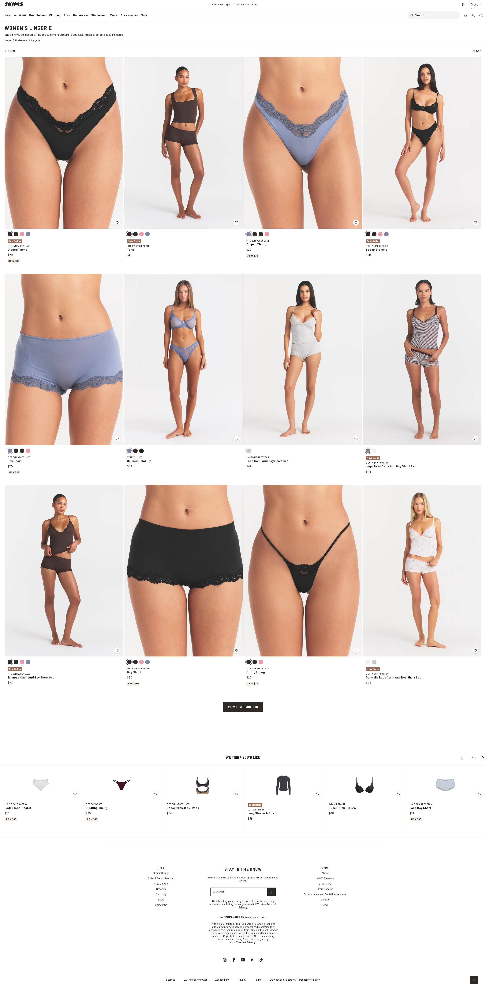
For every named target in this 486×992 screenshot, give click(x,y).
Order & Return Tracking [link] (161, 878)
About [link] (325, 873)
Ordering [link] (161, 889)
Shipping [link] (161, 894)
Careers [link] (325, 899)
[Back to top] (474, 980)
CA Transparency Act (195, 979)
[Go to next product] (483, 758)
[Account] (473, 15)
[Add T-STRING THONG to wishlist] (156, 794)
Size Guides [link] (161, 883)
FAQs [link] (161, 899)
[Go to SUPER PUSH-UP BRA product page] (364, 785)
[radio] (10, 234)
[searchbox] (437, 15)
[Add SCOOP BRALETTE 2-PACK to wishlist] (237, 794)
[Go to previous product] (462, 758)
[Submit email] (271, 892)
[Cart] (480, 15)
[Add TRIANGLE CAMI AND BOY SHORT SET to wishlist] (117, 650)
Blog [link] (325, 905)
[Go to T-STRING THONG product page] (121, 785)
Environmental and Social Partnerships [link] (325, 894)
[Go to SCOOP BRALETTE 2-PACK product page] (202, 785)
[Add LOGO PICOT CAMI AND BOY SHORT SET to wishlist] (475, 439)
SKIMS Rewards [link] (325, 878)
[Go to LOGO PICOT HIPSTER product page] (40, 785)
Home (8, 40)
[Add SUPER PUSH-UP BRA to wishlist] (399, 794)
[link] (224, 960)
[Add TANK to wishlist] (237, 223)
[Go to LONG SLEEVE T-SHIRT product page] (283, 785)
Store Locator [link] (325, 889)
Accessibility (222, 979)
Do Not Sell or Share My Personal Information (295, 979)
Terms (258, 979)
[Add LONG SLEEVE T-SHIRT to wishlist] (318, 794)
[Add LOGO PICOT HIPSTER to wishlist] (75, 794)
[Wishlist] (465, 15)
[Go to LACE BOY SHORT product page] (445, 785)
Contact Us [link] (161, 905)
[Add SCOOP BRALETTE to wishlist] (475, 223)
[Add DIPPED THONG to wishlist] (117, 223)
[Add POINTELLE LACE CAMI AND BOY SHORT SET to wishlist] (475, 650)
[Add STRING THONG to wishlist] (356, 650)
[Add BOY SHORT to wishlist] (117, 439)
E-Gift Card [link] (325, 883)
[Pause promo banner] (463, 4)
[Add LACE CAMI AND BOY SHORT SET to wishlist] (356, 439)
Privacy (242, 979)
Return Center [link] (161, 873)
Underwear (21, 40)
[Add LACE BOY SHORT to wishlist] (480, 794)
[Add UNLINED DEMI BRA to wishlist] (237, 439)
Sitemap (170, 979)
